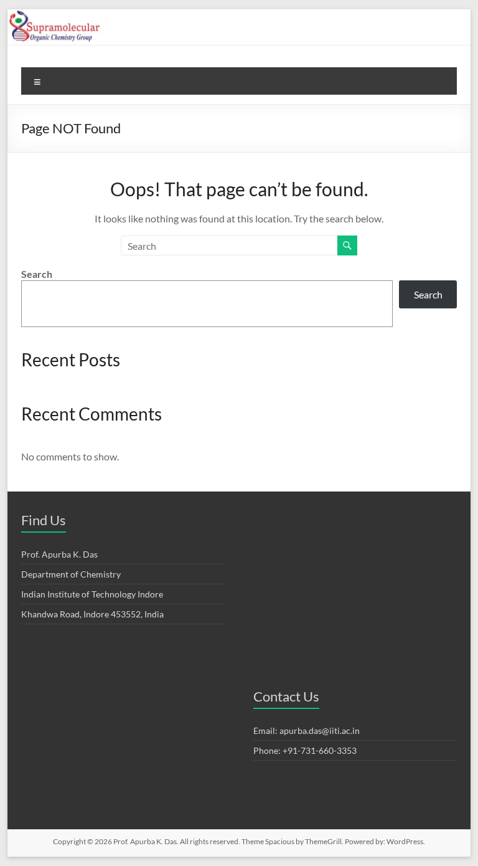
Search (36, 274)
